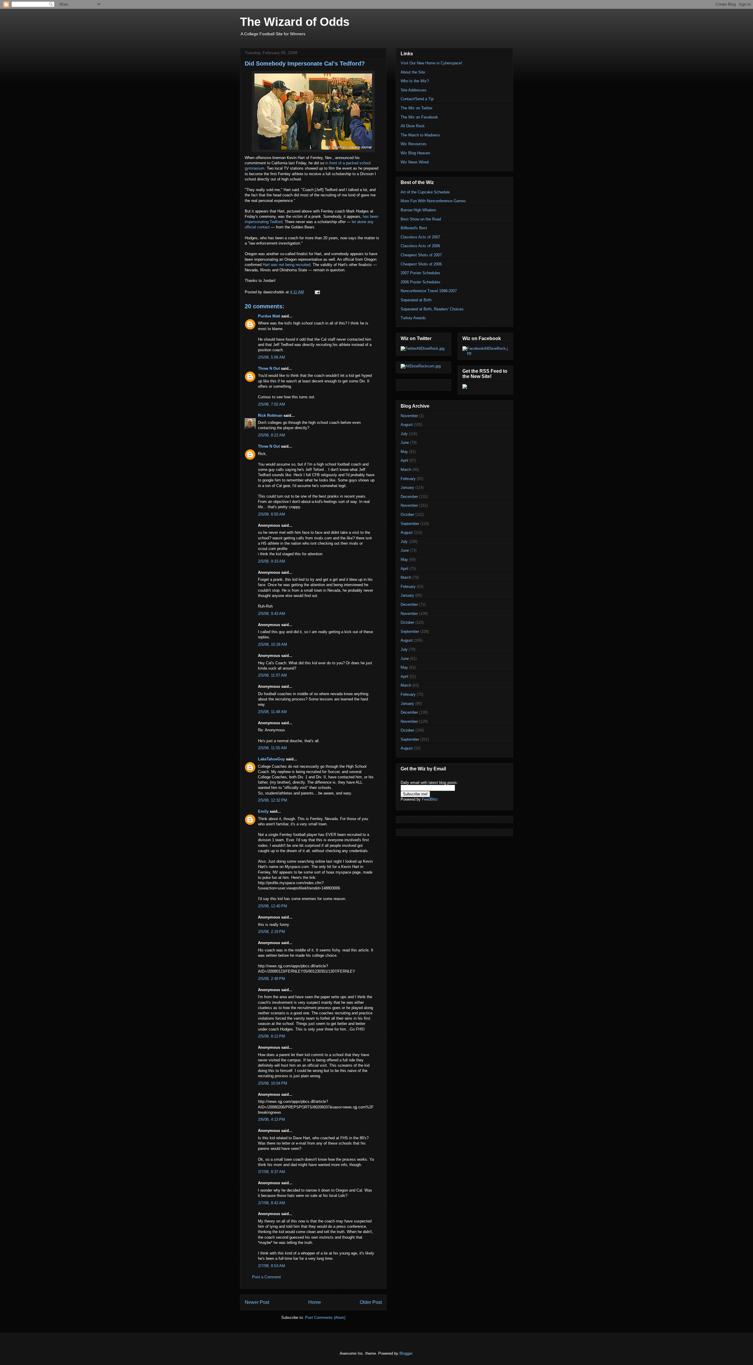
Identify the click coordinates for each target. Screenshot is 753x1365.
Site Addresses (414, 90)
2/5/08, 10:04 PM (272, 1083)
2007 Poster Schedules (420, 273)
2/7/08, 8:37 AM (271, 1172)
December (409, 496)
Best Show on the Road (421, 219)
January (407, 487)
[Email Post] (317, 292)
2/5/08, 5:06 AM (271, 357)
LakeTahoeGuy (271, 759)
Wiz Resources (414, 144)
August (407, 424)
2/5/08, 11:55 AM (272, 748)
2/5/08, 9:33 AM (271, 561)
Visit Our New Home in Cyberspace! (431, 63)
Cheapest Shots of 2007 (421, 255)
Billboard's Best (414, 228)
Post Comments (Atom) (325, 1317)
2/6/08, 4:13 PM (271, 1119)
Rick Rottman (270, 415)
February (408, 478)
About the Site (413, 72)
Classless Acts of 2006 (420, 246)
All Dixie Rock (413, 126)
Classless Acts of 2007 (420, 237)
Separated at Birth (416, 300)
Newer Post (257, 1302)
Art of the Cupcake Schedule (425, 192)
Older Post (371, 1302)
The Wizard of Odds (294, 21)
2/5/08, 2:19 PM (271, 931)
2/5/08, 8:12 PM (271, 1036)
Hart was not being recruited (286, 264)
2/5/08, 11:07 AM (272, 675)
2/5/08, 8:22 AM (271, 435)
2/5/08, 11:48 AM (272, 712)
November (409, 416)
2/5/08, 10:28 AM (272, 644)
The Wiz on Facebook (419, 117)
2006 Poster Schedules (420, 282)
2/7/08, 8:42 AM (271, 1203)
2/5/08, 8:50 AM (271, 514)
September (410, 523)
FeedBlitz (430, 799)
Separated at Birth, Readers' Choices (432, 309)
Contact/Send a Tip (417, 99)
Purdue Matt (269, 316)
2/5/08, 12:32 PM (272, 800)
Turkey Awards (413, 318)
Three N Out (269, 368)
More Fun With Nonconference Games (433, 201)
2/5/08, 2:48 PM (271, 978)
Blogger (405, 1353)
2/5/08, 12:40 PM (272, 906)
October (407, 514)
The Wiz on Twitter (416, 108)
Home (314, 1302)
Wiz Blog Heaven (415, 153)
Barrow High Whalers (418, 210)
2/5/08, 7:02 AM (271, 404)
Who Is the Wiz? (415, 81)
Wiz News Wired (415, 162)
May (404, 451)
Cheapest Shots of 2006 (421, 264)
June (405, 442)
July (404, 433)
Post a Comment (266, 1277)
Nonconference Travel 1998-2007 (429, 291)
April (404, 460)
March (406, 469)
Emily (263, 811)
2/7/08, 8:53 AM (271, 1266)
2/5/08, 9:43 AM (271, 613)
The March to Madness (420, 135)
